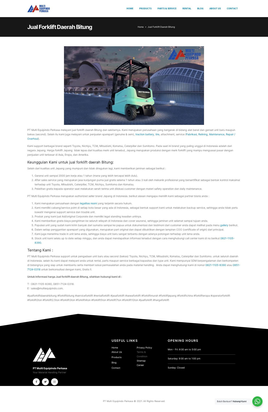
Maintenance (216, 134)
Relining (203, 134)
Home (130, 8)
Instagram (54, 381)
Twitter (45, 381)
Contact (232, 8)
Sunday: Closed (176, 367)
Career (140, 365)
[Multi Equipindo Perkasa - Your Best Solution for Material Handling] (38, 8)
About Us (215, 8)
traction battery (144, 134)
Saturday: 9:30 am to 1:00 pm (184, 358)
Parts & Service (167, 8)
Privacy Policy (144, 347)
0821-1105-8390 (215, 265)
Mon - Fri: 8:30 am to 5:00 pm (184, 349)
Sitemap (141, 360)
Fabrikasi (191, 134)
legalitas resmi (88, 203)
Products (145, 8)
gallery (224, 225)
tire (157, 134)
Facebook (36, 381)
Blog (200, 8)
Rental (186, 8)
